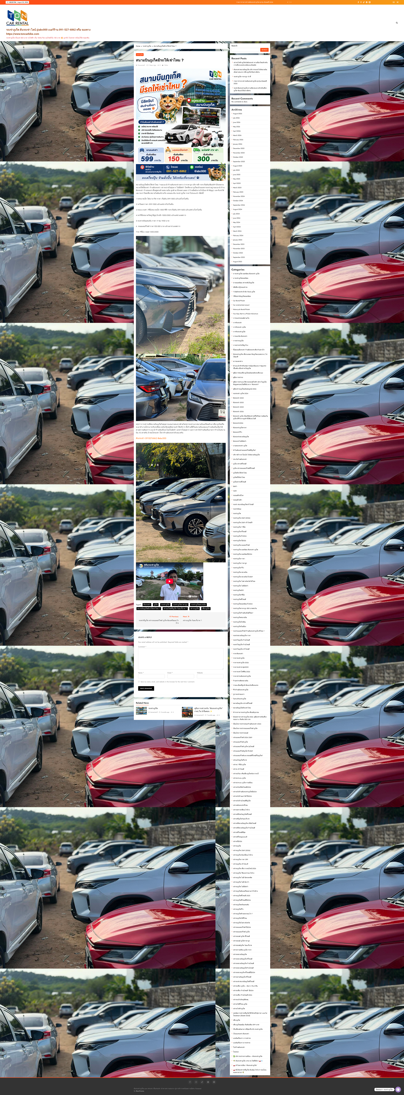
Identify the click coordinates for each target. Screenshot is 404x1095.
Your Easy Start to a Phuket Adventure (245, 314)
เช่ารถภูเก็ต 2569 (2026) (241, 850)
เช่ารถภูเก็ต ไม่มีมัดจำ (240, 886)
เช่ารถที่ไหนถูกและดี (240, 837)
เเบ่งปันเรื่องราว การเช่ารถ (242, 1038)
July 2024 (236, 214)
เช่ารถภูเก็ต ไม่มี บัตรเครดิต (242, 877)
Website (200, 673)
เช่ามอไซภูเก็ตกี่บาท (240, 760)
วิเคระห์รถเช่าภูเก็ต (239, 699)
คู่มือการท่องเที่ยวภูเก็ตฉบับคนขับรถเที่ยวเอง (248, 373)
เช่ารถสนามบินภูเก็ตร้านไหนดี (243, 968)
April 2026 (237, 131)
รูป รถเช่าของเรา (239, 694)
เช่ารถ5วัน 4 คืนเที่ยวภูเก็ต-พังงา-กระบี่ (245, 773)
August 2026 (237, 113)
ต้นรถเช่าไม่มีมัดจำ (239, 441)
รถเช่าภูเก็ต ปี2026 (239, 540)
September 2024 (239, 205)
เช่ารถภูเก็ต (194, 608)
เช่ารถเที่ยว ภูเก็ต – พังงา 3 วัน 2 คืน (245, 986)
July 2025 (236, 170)
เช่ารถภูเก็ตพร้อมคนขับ (241, 905)
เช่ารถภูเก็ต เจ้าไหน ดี (240, 864)
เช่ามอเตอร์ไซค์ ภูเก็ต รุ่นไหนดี (243, 746)
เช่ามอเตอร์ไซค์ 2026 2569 (242, 737)
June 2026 (236, 122)
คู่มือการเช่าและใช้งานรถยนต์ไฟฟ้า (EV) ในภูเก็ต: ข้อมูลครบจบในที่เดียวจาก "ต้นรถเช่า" (250, 383)
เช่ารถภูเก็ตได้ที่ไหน (240, 918)
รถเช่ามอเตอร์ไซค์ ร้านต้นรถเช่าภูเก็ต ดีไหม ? (248, 631)
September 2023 (239, 257)
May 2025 (236, 179)
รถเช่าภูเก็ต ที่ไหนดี (239, 531)
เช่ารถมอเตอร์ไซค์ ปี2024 (242, 927)
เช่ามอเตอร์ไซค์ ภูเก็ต (240, 742)
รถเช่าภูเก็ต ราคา (239, 559)
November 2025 (239, 153)
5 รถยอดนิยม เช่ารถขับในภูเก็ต (243, 283)
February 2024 (238, 235)
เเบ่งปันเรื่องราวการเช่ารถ (241, 1043)
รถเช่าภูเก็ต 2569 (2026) (241, 518)
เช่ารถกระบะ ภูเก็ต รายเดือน (242, 782)
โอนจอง (236, 1052)
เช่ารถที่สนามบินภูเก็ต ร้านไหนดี (244, 828)
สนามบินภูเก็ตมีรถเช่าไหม (242, 708)
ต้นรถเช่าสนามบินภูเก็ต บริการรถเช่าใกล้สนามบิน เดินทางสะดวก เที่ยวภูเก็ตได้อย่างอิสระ (243, 2)
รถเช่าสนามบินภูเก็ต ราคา (242, 635)
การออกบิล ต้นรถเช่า (240, 336)
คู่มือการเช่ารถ (238, 377)
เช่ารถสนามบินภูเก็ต (240, 954)
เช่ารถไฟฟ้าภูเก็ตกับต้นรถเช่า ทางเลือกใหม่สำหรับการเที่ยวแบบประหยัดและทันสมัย (251, 63)
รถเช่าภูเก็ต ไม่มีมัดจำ (240, 586)
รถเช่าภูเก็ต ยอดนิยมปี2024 (242, 554)
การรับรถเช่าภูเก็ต (239, 332)
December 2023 (238, 244)
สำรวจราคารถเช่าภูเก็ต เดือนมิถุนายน (246, 712)
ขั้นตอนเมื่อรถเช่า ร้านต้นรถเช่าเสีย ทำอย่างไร (248, 350)
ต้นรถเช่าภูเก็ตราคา (240, 427)
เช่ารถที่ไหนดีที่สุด (239, 832)
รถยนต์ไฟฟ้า (237, 500)
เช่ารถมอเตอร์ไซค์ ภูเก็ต (241, 932)
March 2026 (237, 135)
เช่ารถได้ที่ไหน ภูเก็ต (240, 1004)
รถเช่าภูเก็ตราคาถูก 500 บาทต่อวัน (245, 608)
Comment (142, 647)
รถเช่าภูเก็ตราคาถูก (180, 604)
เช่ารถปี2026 (237, 841)
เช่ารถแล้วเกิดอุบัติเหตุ (240, 999)
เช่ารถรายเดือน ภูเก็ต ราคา (242, 950)
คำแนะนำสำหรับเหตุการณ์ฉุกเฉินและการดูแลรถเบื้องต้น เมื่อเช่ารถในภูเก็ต (249, 367)
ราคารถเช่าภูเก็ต (239, 658)
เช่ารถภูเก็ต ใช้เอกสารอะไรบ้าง (243, 873)
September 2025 (239, 161)
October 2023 (238, 253)
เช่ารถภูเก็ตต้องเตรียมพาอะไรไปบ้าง (245, 891)
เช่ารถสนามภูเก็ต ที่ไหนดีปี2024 (244, 972)
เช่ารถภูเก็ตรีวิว (238, 909)
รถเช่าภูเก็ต (140, 54)
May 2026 (236, 126)
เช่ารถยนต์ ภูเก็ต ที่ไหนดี (241, 936)
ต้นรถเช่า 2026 (238, 411)
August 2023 (237, 261)
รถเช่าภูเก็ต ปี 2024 (240, 536)
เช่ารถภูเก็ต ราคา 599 (240, 859)
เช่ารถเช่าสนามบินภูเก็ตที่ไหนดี (243, 981)
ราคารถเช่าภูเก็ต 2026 (241, 662)
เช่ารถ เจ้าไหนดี (238, 769)
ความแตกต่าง (238, 361)
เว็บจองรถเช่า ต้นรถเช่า (241, 1034)
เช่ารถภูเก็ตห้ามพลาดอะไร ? (242, 914)
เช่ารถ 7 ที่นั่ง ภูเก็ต (239, 764)
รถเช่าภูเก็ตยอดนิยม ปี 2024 (242, 604)
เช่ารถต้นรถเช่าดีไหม (240, 805)
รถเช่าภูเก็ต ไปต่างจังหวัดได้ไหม (244, 581)
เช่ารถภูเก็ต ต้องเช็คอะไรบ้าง (243, 855)
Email (170, 673)
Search (234, 45)
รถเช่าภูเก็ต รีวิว (238, 568)
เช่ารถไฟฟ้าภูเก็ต (239, 1008)
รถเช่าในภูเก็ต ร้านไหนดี (241, 644)
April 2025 (237, 183)
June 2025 (236, 174)
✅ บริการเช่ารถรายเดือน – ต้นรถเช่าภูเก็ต (247, 1056)
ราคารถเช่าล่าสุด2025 (240, 667)
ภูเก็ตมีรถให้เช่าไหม (240, 473)
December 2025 (238, 148)
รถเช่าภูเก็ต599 (238, 590)
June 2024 (236, 218)
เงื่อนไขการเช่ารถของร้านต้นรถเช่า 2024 (247, 724)
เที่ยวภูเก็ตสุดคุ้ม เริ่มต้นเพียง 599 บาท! (246, 1025)
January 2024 (237, 240)
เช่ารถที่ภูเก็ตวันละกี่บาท (241, 819)
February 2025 (238, 192)
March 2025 (237, 187)
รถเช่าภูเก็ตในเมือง (239, 626)
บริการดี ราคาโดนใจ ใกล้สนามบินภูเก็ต (246, 455)
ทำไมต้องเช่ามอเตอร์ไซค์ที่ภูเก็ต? (244, 450)
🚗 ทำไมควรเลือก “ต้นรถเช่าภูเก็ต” (245, 1065)
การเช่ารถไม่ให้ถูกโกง (240, 345)
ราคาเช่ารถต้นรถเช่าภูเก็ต (242, 676)
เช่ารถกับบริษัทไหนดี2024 (242, 787)
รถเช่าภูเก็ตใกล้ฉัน (239, 622)
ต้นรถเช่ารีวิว (237, 432)
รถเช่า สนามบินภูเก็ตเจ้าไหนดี (243, 504)
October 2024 (238, 200)
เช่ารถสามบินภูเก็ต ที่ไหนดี (242, 977)
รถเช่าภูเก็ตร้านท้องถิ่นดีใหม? (243, 613)
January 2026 (237, 144)
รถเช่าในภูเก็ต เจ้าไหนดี (241, 649)
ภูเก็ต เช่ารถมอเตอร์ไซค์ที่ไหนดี (244, 468)
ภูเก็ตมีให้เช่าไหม (239, 477)
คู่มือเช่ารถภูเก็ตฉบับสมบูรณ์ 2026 (244, 389)
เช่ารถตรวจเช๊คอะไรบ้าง (241, 810)
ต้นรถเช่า (147, 604)
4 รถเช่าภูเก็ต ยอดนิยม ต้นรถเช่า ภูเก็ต (246, 274)
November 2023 (239, 248)
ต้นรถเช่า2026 (238, 423)
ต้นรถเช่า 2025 (238, 398)
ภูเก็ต (156, 604)
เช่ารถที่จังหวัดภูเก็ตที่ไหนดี (242, 814)
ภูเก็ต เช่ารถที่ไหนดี (239, 464)
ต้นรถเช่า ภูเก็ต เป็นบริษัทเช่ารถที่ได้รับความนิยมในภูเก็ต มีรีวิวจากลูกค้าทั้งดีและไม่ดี (250, 417)
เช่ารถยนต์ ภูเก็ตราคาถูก (241, 941)
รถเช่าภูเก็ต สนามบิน (240, 572)
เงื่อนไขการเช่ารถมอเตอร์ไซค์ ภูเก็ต (245, 728)
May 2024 (236, 222)
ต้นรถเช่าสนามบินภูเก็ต (241, 437)
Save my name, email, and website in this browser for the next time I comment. (168, 682)
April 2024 (237, 227)
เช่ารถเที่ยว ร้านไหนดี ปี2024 (243, 990)
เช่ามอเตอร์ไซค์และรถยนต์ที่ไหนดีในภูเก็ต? (248, 755)
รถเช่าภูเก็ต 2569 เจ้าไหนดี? (243, 522)
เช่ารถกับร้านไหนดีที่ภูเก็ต (242, 801)
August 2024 (237, 209)
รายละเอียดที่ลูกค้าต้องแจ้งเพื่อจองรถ (245, 685)
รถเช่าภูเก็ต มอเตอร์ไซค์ (241, 545)
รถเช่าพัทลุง (237, 509)
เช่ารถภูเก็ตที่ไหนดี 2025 (241, 895)
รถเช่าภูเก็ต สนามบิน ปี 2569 (243, 577)
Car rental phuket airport (241, 305)
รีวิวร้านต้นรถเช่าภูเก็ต (240, 690)
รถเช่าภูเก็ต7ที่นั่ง (239, 595)
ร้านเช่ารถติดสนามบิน (240, 681)
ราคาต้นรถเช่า (238, 653)
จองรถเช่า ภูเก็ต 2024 (240, 393)
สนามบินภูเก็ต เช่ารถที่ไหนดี (242, 703)
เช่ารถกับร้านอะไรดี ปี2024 (242, 796)
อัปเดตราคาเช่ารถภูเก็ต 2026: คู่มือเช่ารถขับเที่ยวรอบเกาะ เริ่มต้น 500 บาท (250, 718)
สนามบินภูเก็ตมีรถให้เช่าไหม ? (148, 608)
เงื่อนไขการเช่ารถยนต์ (240, 733)
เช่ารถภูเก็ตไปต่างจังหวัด (241, 923)
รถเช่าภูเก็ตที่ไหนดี (239, 599)
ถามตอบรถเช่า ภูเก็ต (240, 446)
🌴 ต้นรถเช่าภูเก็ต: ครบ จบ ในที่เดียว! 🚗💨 (248, 1061)
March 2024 (237, 231)
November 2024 (239, 196)
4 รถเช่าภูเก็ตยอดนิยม (240, 278)
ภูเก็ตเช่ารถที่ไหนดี (239, 482)
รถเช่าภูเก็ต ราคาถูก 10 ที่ (242, 76)
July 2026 (236, 118)
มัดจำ (235, 486)
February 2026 (238, 140)
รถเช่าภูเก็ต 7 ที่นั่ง (239, 527)
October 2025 (238, 157)
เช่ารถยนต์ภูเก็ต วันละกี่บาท (242, 945)
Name (141, 673)
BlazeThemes (140, 1091)
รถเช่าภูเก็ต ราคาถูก (240, 563)
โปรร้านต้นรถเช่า (239, 1047)
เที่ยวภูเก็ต (206, 608)
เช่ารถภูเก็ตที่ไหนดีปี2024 (242, 900)
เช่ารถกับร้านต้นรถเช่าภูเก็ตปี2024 (245, 792)
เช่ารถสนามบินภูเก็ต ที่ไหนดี (242, 959)
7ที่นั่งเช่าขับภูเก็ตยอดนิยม (242, 296)
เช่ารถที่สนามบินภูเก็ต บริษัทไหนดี (244, 823)
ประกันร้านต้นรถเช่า (240, 459)
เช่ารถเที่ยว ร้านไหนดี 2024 (242, 995)
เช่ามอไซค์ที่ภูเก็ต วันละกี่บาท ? (175, 608)
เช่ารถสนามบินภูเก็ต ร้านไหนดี (243, 963)
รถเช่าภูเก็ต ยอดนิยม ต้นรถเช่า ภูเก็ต (245, 549)
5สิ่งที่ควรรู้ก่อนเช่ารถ (240, 287)
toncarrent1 (141, 65)
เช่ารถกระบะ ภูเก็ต (239, 778)
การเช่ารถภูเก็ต (238, 341)
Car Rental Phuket (239, 301)
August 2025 (237, 166)
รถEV (235, 491)
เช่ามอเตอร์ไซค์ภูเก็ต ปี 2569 (243, 751)
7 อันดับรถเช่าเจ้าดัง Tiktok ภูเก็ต (244, 292)
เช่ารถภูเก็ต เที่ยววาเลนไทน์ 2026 (244, 868)
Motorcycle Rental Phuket (241, 309)
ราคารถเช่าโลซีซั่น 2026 (241, 672)
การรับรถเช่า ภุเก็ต (239, 327)
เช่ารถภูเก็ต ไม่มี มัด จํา (241, 882)
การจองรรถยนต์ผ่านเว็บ (241, 318)
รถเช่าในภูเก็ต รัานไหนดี (241, 640)
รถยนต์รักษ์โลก (238, 495)
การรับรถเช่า (237, 322)
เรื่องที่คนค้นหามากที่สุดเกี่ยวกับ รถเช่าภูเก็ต (248, 1029)
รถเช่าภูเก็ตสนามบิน (198, 604)
